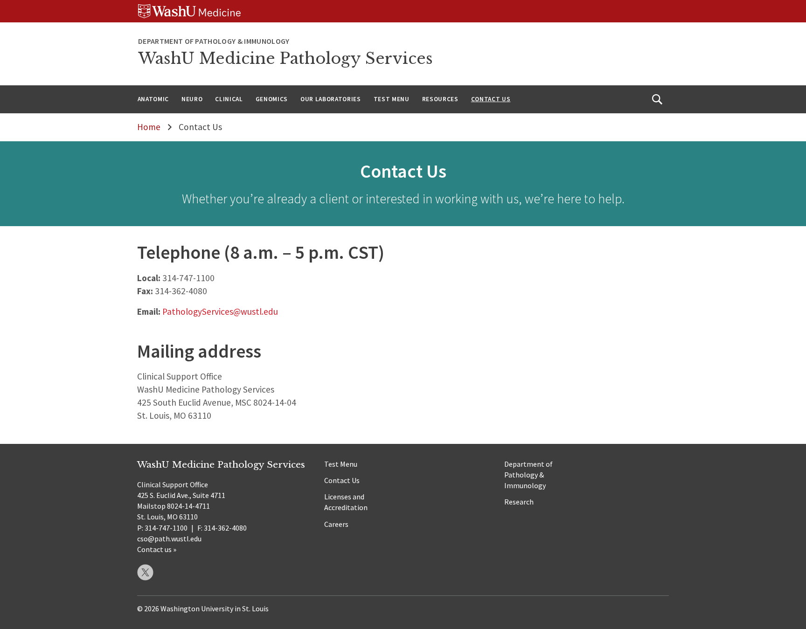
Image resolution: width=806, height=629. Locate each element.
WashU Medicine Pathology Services (285, 58)
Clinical (229, 99)
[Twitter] (145, 572)
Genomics (272, 99)
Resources (440, 99)
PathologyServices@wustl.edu (220, 311)
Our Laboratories (330, 99)
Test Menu (392, 99)
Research (519, 501)
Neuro (191, 99)
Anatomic (153, 99)
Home (148, 126)
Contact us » (156, 549)
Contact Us (491, 99)
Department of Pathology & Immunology (528, 474)
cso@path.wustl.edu (169, 538)
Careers (336, 524)
